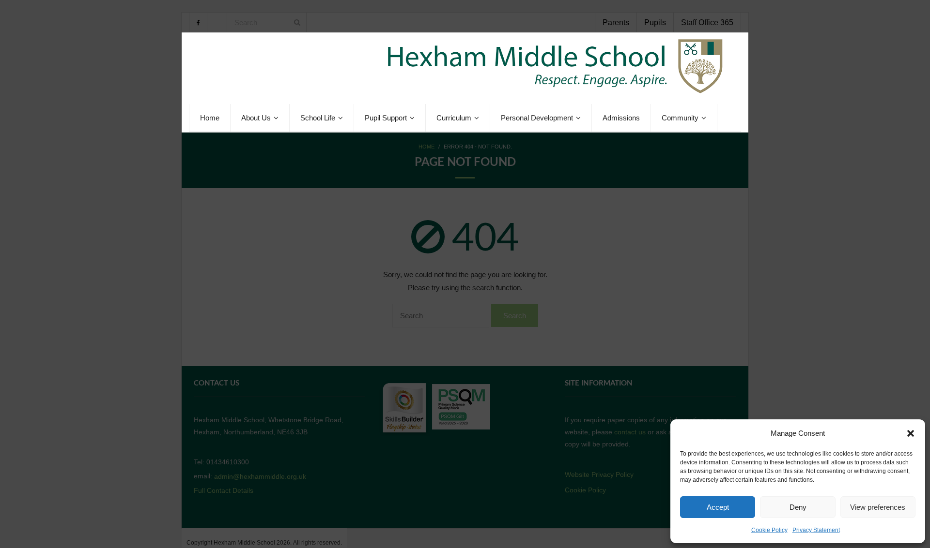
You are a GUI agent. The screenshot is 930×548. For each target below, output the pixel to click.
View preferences (877, 507)
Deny (798, 507)
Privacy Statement (816, 530)
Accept (718, 507)
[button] (910, 433)
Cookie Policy (769, 530)
